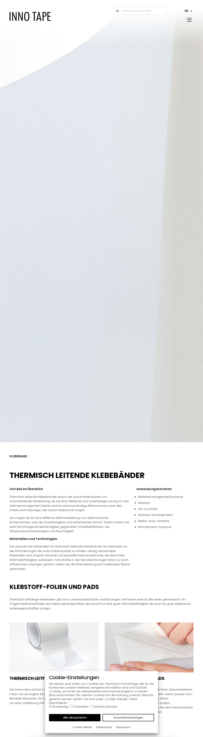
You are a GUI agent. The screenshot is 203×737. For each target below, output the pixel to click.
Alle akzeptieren (75, 717)
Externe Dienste (105, 706)
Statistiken (81, 706)
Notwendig (60, 706)
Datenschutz (104, 727)
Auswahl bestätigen (128, 717)
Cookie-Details (82, 727)
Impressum (123, 727)
